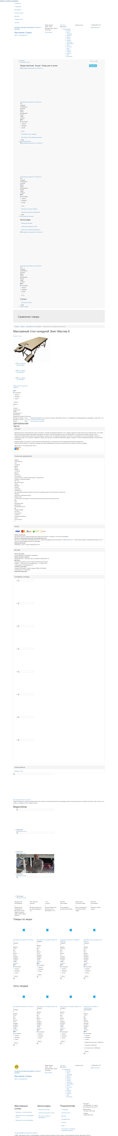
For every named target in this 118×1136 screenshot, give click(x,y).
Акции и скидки (24, 306)
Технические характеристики (23, 456)
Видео (63, 1125)
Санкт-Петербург (69, 33)
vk (62, 25)
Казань (68, 37)
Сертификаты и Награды (22, 577)
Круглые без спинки (26, 302)
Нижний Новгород (69, 41)
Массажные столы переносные (24, 1112)
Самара (69, 50)
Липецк (68, 38)
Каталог (23, 326)
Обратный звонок (95, 27)
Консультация (48, 32)
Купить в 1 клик (17, 336)
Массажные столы (25, 62)
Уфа (68, 55)
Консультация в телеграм (37, 421)
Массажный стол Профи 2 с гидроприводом (91, 1007)
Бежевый (24, 125)
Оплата (17, 526)
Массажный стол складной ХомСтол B (47, 940)
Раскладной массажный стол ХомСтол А (31, 102)
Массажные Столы (21, 831)
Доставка (16, 16)
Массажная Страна (22, 32)
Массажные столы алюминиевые (24, 1120)
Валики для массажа (26, 223)
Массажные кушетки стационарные (30, 212)
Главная (22, 60)
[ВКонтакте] (15, 449)
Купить (23, 131)
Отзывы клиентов (20, 767)
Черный (24, 123)
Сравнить (15, 387)
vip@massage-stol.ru (68, 539)
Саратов (69, 53)
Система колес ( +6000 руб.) (92, 1048)
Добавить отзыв (19, 771)
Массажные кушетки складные (29, 209)
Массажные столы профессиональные (31, 137)
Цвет (22, 119)
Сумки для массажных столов (29, 226)
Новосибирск (70, 43)
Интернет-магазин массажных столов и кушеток (27, 28)
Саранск (69, 51)
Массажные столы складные (28, 134)
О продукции (17, 6)
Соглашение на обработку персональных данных (68, 1129)
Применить (93, 66)
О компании (17, 3)
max (64, 25)
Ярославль (69, 56)
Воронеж (69, 35)
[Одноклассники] (18, 449)
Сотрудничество (18, 19)
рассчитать (27, 419)
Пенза (68, 45)
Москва (68, 30)
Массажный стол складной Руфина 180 (70, 1006)
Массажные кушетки (25, 141)
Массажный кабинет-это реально (22, 799)
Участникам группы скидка (38, 419)
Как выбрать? (18, 9)
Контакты (16, 22)
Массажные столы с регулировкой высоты (25, 1116)
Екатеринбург (67, 29)
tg (60, 25)
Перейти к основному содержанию (9, 1)
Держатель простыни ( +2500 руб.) (94, 1042)
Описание (17, 429)
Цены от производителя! (20, 35)
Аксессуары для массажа (26, 216)
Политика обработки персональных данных (25, 1133)
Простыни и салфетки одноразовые (30, 229)
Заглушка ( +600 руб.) (91, 1045)
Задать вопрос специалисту (20, 386)
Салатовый (25, 121)
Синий (23, 127)
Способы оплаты (18, 13)
